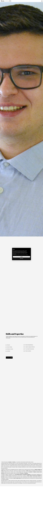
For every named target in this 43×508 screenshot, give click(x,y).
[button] (9, 358)
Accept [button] (21, 256)
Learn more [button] (21, 258)
